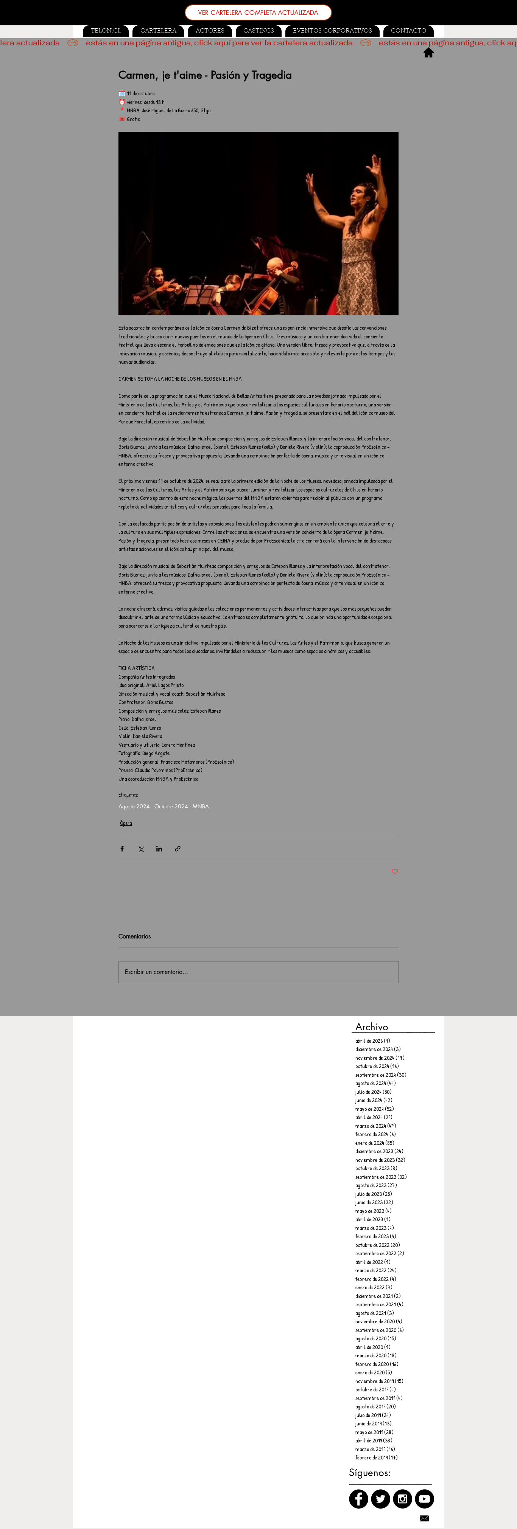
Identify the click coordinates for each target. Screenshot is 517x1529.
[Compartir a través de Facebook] (122, 848)
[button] (259, 31)
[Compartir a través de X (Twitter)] (140, 848)
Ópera (126, 823)
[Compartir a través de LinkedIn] (159, 848)
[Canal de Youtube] (424, 1499)
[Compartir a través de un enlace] (177, 848)
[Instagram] (402, 1499)
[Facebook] (358, 1499)
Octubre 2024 (171, 806)
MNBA (201, 806)
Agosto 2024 (134, 806)
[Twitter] (380, 1499)
